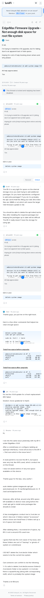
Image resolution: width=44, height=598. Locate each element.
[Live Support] (36, 2)
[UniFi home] (8, 3)
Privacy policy (28, 595)
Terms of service (16, 595)
